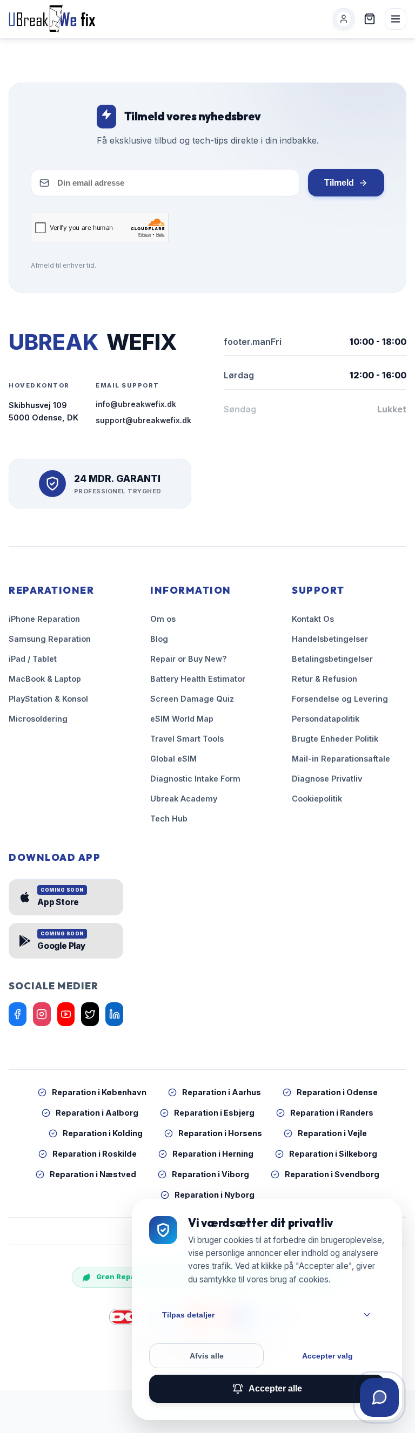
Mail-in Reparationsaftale (341, 758)
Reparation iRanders (331, 1112)
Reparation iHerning (212, 1153)
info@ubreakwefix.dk (136, 404)
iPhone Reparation (44, 618)
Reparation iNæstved (93, 1174)
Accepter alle (275, 1388)
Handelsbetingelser (330, 638)
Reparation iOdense (337, 1092)
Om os (163, 618)
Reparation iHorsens (220, 1133)
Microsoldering (38, 718)
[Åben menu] (395, 19)
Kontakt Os (313, 618)
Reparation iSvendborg (332, 1174)
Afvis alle (207, 1355)
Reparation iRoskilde (94, 1153)
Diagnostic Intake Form (195, 778)
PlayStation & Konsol (48, 698)
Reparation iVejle (332, 1133)
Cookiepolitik (317, 798)
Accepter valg (327, 1355)
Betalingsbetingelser (332, 658)
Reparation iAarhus (221, 1092)
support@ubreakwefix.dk (143, 420)
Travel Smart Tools (187, 738)
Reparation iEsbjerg (214, 1112)
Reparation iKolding (103, 1133)
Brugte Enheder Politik (335, 738)
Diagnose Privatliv (327, 778)
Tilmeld (339, 182)
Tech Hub (169, 818)
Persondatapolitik (325, 718)
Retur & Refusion (324, 678)
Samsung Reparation (50, 638)
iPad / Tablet (33, 658)
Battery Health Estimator (197, 678)
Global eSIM (173, 758)
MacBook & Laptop (45, 678)
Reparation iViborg (210, 1174)
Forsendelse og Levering (340, 698)
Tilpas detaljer (188, 1314)
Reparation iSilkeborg (333, 1153)
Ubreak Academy (183, 798)
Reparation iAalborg (97, 1112)
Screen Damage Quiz (192, 698)
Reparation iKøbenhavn (99, 1092)
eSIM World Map (181, 718)
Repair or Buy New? (188, 658)
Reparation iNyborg (215, 1194)
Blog (159, 638)
